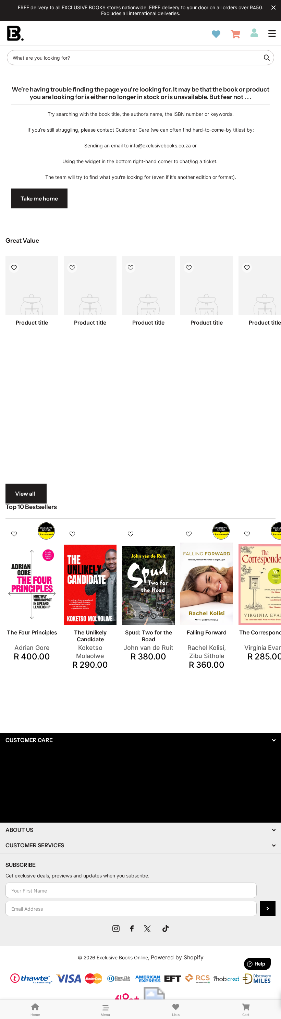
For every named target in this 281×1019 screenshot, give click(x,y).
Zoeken (266, 57)
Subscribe (268, 908)
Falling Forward (207, 632)
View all (25, 493)
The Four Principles (32, 632)
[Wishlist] (216, 34)
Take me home (39, 198)
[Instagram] (116, 928)
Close (273, 7)
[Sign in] (254, 33)
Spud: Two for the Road (148, 636)
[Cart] (235, 34)
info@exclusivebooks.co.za (160, 145)
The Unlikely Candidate (90, 636)
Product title (32, 322)
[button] (272, 33)
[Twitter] (148, 928)
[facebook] (132, 928)
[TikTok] (165, 928)
